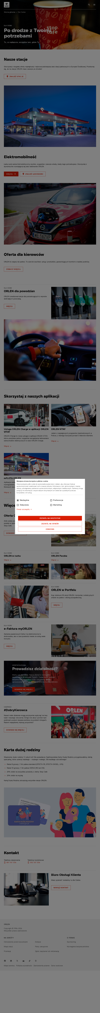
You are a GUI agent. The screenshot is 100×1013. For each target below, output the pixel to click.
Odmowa (50, 529)
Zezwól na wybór (50, 524)
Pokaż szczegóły (23, 509)
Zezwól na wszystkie (50, 518)
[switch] (51, 500)
